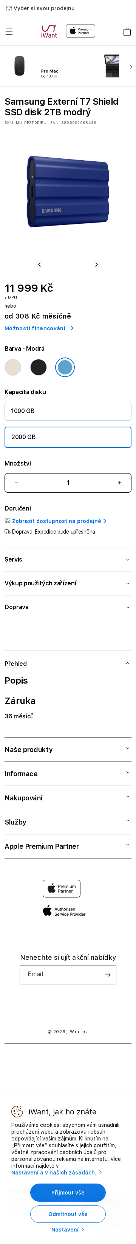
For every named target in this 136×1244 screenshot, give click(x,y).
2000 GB (23, 437)
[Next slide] (129, 66)
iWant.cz (78, 1031)
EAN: (55, 122)
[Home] (50, 31)
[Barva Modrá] (65, 367)
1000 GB (23, 411)
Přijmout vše (68, 1193)
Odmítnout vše (68, 1214)
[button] (9, 32)
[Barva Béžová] (13, 367)
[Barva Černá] (38, 367)
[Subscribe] (107, 974)
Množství (18, 463)
